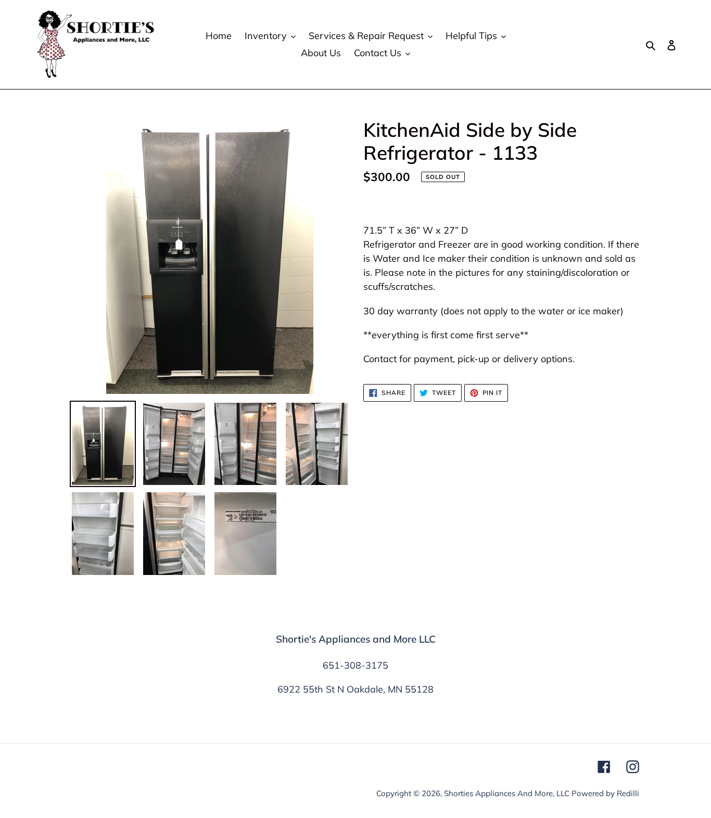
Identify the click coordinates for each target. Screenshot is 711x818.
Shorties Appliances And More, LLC (506, 793)
